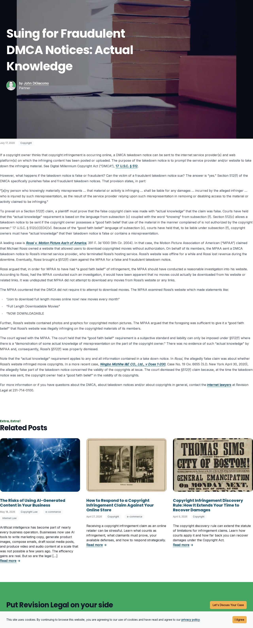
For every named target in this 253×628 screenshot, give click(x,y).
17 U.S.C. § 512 (127, 166)
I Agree (239, 619)
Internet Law (9, 518)
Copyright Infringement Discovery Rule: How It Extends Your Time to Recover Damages (208, 505)
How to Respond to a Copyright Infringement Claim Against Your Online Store (120, 505)
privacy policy (190, 619)
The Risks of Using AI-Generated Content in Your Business (32, 503)
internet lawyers (219, 385)
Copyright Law (29, 511)
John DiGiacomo (36, 83)
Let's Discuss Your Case (228, 605)
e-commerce (53, 511)
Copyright (26, 142)
